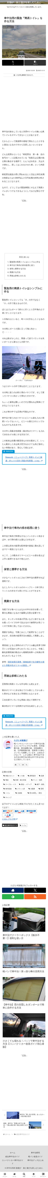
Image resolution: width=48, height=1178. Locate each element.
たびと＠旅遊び (20, 740)
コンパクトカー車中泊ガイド (12, 1162)
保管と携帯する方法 (18, 268)
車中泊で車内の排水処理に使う (22, 265)
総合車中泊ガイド (11, 825)
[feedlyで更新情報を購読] (23, 764)
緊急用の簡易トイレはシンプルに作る (25, 262)
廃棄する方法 (15, 272)
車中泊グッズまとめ (35, 1160)
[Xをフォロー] (19, 764)
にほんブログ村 (8, 819)
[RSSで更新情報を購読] (26, 764)
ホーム (12, 1152)
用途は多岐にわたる (18, 275)
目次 (21, 256)
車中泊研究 (35, 1152)
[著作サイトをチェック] (15, 764)
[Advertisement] (24, 103)
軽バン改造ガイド (35, 1156)
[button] (35, 63)
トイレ (24, 825)
